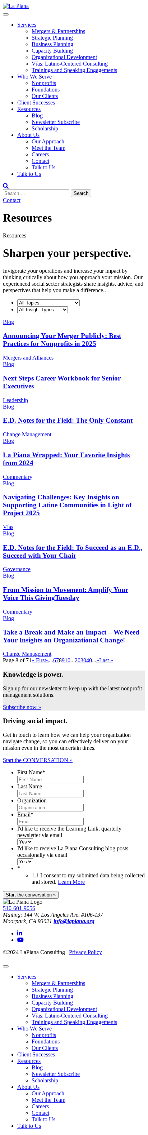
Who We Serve (34, 77)
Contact (40, 161)
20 (77, 660)
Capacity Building (52, 51)
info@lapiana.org (74, 921)
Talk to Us (43, 167)
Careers (40, 154)
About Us (28, 135)
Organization (32, 800)
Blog (37, 115)
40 (89, 660)
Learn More (71, 882)
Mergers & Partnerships (58, 31)
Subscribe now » (22, 707)
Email (25, 814)
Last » (106, 660)
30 (83, 660)
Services (26, 25)
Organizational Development (64, 57)
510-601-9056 (19, 908)
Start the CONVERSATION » (38, 760)
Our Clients (45, 96)
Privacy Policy (85, 952)
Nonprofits (44, 83)
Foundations (46, 89)
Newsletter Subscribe (56, 122)
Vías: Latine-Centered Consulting (70, 64)
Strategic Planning (52, 38)
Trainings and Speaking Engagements (74, 70)
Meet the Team (48, 148)
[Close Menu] (6, 966)
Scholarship (45, 128)
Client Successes (36, 102)
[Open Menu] (6, 14)
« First (39, 660)
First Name (31, 772)
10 (67, 660)
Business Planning (52, 44)
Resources (29, 109)
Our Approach (48, 141)
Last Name (29, 786)
